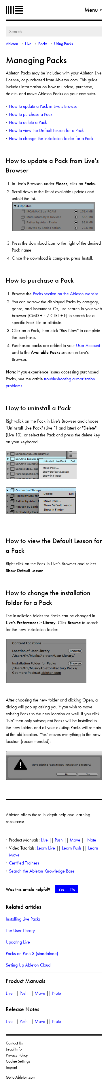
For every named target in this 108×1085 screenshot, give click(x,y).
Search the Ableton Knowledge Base (42, 871)
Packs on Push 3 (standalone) (32, 953)
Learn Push (71, 848)
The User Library (20, 930)
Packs (42, 43)
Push (59, 840)
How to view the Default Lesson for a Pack (46, 130)
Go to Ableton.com (20, 1077)
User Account (88, 345)
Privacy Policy (17, 1055)
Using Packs (63, 43)
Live (28, 43)
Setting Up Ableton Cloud (28, 965)
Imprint (11, 1067)
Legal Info (14, 1049)
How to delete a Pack (28, 122)
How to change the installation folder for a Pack (51, 138)
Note (91, 840)
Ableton (14, 10)
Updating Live (18, 942)
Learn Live (46, 848)
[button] (61, 889)
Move (75, 840)
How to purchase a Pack (30, 114)
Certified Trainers (24, 863)
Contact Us (14, 1043)
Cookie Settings (18, 1061)
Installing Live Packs (23, 919)
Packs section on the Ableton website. (66, 294)
